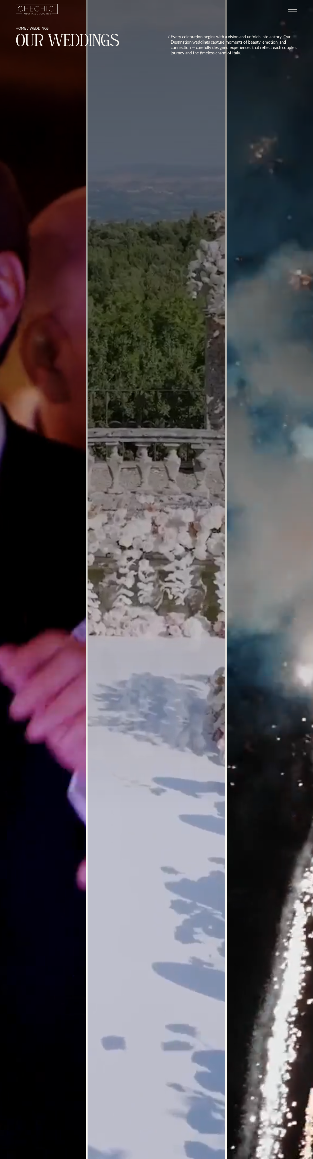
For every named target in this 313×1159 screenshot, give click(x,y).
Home (21, 28)
